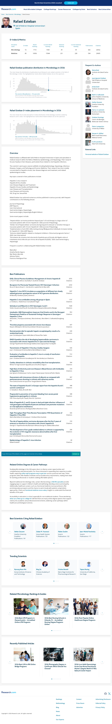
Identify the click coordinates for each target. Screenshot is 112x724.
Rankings (59, 699)
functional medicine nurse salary (36, 490)
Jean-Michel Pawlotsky (87, 532)
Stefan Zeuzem (97, 102)
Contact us (76, 454)
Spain (17, 28)
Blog (57, 707)
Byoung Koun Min (20, 569)
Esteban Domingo (98, 117)
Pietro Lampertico (98, 126)
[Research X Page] (109, 693)
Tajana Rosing (84, 569)
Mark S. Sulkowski (98, 95)
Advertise (79, 707)
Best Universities (105, 9)
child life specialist (57, 482)
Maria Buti (95, 70)
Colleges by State (79, 9)
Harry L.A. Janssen (98, 110)
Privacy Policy (100, 707)
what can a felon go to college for (21, 499)
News (58, 711)
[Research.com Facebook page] (105, 693)
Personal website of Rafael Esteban (97, 154)
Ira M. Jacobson (97, 142)
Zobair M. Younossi (42, 532)
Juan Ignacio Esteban (99, 78)
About (58, 715)
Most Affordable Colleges (33, 9)
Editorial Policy (100, 703)
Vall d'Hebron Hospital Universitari (30, 26)
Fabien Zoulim (63, 532)
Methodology (60, 703)
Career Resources (64, 9)
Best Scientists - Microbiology (13, 14)
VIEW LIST (71, 3)
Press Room (80, 703)
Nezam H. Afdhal (97, 133)
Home (2, 14)
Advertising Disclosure (103, 699)
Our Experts (60, 720)
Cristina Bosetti (63, 569)
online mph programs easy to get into (33, 473)
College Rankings (50, 9)
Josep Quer (95, 87)
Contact (78, 699)
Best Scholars (92, 9)
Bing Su (38, 569)
